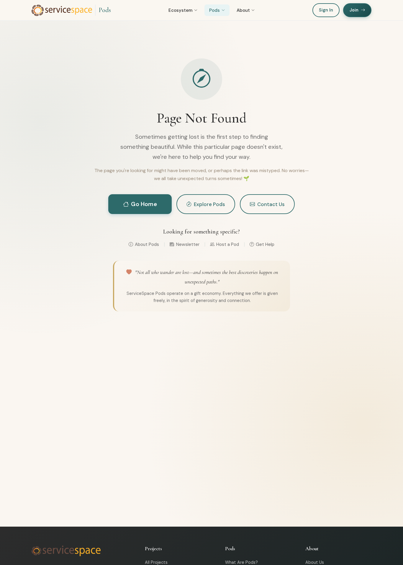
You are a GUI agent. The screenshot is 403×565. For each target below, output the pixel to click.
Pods (105, 10)
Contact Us (271, 204)
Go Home (144, 204)
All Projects (156, 562)
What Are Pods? (241, 562)
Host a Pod (227, 244)
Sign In (326, 10)
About (243, 10)
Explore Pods (209, 204)
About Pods (147, 244)
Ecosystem (180, 10)
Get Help (265, 244)
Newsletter (187, 244)
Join (354, 10)
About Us (314, 562)
